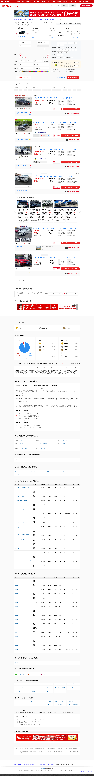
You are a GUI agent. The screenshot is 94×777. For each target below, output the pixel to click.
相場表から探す (34, 37)
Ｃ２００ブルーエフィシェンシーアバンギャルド (23, 561)
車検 (54, 1)
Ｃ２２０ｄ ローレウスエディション (21, 500)
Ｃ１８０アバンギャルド (19, 530)
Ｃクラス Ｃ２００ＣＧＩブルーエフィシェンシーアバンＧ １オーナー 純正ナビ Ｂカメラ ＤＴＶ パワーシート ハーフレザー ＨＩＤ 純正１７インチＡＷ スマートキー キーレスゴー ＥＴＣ (56, 98)
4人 (64, 50)
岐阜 (44, 443)
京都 (41, 445)
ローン (76, 1)
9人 (58, 52)
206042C (16, 645)
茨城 (20, 445)
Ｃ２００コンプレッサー (19, 557)
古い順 (20, 89)
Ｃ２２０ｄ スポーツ (19, 504)
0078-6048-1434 (73, 113)
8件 (29, 140)
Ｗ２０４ (49, 471)
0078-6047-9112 (73, 140)
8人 (76, 50)
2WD (59, 47)
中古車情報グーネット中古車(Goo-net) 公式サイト (86, 771)
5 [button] (50, 310)
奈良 (48, 445)
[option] (21, 33)
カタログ (71, 1)
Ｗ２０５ (64, 471)
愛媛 (66, 440)
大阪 (44, 445)
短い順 (74, 89)
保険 (80, 1)
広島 (41, 448)
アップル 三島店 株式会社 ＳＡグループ (22, 113)
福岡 (64, 443)
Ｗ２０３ (33, 471)
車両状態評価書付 (61, 57)
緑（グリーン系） (20, 674)
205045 (16, 623)
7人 (73, 50)
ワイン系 (44, 674)
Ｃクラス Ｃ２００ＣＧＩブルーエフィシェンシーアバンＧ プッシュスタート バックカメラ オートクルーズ (56, 258)
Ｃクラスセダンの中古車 (53, 19)
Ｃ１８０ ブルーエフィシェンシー (21, 565)
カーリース (44, 1)
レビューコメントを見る (70, 37)
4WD (62, 47)
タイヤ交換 (59, 1)
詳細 (48, 135)
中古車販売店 (28, 1)
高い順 (29, 89)
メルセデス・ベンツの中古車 (33, 19)
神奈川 (23, 448)
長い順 (78, 89)
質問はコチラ (53, 770)
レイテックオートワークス (21, 165)
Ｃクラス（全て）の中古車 (43, 19)
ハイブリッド (70, 42)
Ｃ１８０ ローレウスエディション (21, 539)
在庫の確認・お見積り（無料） (71, 109)
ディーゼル (65, 42)
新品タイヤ (65, 1)
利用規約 (32, 770)
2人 (58, 50)
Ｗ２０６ (17, 474)
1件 (29, 192)
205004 (16, 598)
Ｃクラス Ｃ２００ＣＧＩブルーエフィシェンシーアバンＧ (52, 176)
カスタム (17, 662)
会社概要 (20, 770)
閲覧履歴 (72, 5)
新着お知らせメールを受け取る (71, 293)
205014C (16, 606)
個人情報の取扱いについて (39, 770)
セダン (20, 460)
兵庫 (46, 445)
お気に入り (64, 5)
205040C (16, 610)
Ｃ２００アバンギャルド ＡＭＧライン (22, 487)
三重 (48, 443)
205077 (16, 628)
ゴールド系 (67, 328)
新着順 (16, 89)
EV (58, 44)
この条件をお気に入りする (56, 293)
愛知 (46, 443)
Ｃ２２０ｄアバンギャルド (20, 522)
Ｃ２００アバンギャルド (19, 496)
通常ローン (45, 60)
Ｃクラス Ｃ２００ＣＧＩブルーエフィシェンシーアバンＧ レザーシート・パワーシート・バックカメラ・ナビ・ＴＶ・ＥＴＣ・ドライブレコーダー (56, 228)
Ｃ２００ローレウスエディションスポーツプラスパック (23, 535)
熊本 (64, 445)
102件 (30, 167)
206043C (16, 649)
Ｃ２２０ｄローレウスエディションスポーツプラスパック (23, 527)
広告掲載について (72, 770)
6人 (70, 50)
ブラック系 (44, 328)
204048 (16, 589)
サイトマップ (62, 770)
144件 (77, 37)
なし (62, 54)
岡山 (44, 448)
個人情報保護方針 (26, 770)
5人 (67, 50)
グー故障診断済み (69, 57)
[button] (15, 211)
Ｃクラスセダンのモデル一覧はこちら (72, 363)
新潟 (41, 440)
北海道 (20, 440)
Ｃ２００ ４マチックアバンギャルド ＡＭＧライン (23, 513)
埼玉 (26, 448)
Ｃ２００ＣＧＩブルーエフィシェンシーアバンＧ (23, 553)
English (52, 5)
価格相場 (29, 719)
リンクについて (46, 770)
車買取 (38, 1)
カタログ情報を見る (52, 37)
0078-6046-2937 (73, 191)
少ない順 (54, 89)
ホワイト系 (21, 328)
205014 (16, 602)
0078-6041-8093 (73, 273)
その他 (61, 44)
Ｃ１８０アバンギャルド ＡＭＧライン (22, 509)
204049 (16, 593)
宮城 (20, 443)
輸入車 (23, 1)
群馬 (23, 445)
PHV (76, 42)
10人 (61, 52)
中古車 (15, 19)
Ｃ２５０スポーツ (18, 548)
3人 (61, 50)
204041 (16, 585)
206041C (16, 640)
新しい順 (44, 89)
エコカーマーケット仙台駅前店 (22, 139)
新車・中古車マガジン (87, 1)
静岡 (41, 443)
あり (58, 54)
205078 (16, 632)
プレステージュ (19, 272)
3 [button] (47, 310)
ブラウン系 (32, 674)
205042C (16, 619)
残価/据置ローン (46, 61)
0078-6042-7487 (73, 166)
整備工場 (49, 1)
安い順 (25, 89)
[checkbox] (53, 62)
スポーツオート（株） (20, 246)
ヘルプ (58, 5)
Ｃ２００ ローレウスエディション (21, 544)
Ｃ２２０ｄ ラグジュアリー (20, 517)
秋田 (23, 443)
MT (75, 47)
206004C (16, 636)
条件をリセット (61, 77)
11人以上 (66, 52)
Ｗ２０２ (17, 471)
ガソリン (59, 42)
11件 (30, 114)
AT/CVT (72, 47)
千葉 (28, 448)
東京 (20, 448)
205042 (16, 615)
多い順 (59, 89)
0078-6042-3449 (73, 248)
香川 (64, 440)
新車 (34, 1)
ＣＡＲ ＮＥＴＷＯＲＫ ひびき (21, 190)
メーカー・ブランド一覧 (22, 19)
